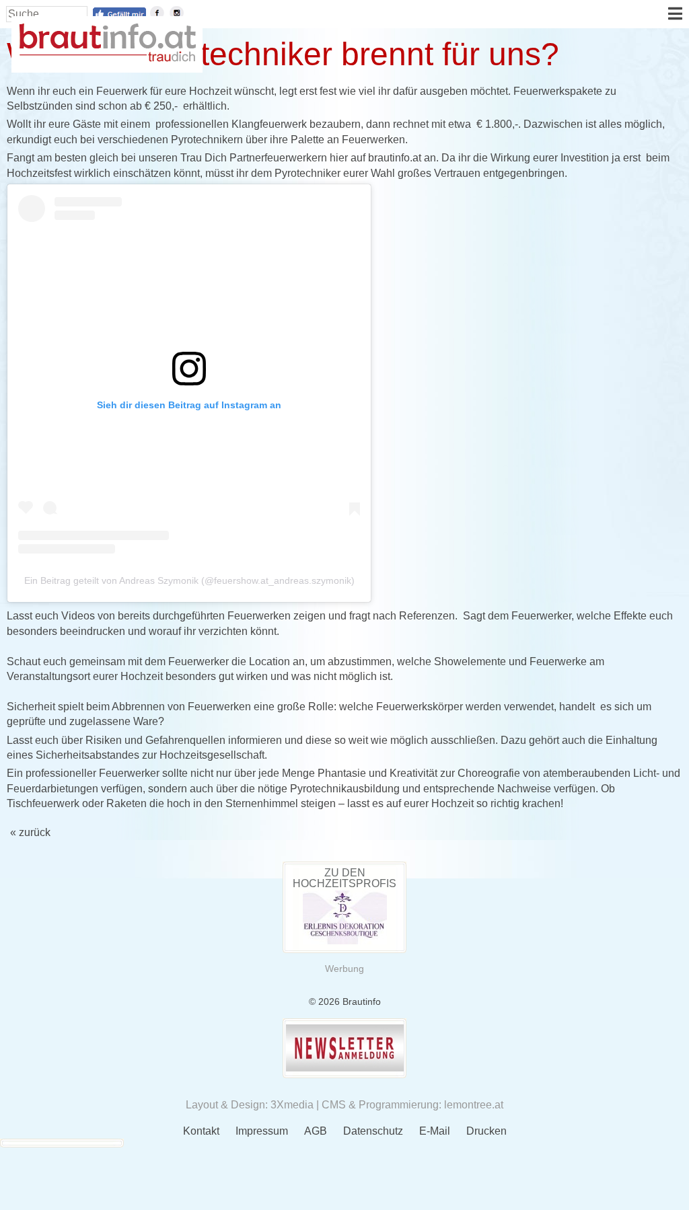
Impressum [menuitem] (261, 1131)
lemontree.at (473, 1104)
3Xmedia (292, 1104)
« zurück (30, 832)
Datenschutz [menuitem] (373, 1131)
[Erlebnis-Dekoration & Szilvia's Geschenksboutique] (345, 940)
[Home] (107, 58)
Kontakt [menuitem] (201, 1131)
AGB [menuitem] (315, 1131)
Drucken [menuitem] (486, 1131)
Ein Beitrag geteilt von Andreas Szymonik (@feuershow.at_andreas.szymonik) (189, 580)
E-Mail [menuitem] (434, 1131)
